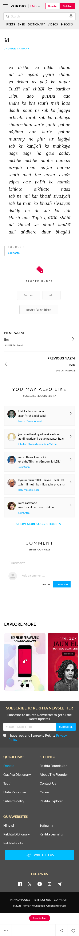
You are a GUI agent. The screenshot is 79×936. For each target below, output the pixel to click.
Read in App (39, 918)
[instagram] (49, 883)
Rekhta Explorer (51, 801)
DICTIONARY (36, 24)
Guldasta (14, 253)
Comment (61, 584)
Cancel (45, 584)
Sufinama (46, 825)
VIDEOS (53, 24)
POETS (10, 24)
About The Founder (54, 774)
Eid (52, 295)
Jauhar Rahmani (17, 49)
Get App (67, 6)
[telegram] (59, 883)
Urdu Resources (15, 792)
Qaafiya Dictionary (17, 774)
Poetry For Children (38, 309)
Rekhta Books (13, 843)
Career (45, 792)
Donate (52, 6)
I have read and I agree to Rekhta (37, 737)
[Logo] (18, 6)
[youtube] (39, 883)
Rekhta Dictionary (16, 834)
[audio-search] (71, 16)
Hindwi (8, 825)
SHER (21, 24)
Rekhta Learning (51, 834)
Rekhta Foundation (53, 765)
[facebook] (19, 883)
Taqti (7, 783)
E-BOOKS (67, 24)
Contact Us (48, 783)
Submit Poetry (13, 801)
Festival (28, 295)
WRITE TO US (44, 855)
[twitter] (29, 883)
